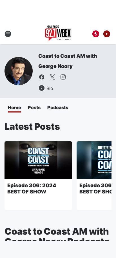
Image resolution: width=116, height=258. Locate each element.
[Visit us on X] (52, 77)
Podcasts (57, 107)
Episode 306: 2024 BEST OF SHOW (31, 188)
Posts (34, 107)
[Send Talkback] (95, 33)
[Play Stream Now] (106, 33)
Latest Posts (32, 126)
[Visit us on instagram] (63, 77)
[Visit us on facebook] (41, 77)
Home (14, 107)
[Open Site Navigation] (8, 33)
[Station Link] (58, 34)
